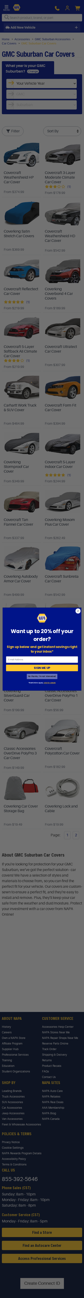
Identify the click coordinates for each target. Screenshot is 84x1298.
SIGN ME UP (42, 668)
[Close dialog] (78, 611)
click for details (49, 683)
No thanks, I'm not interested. (42, 676)
